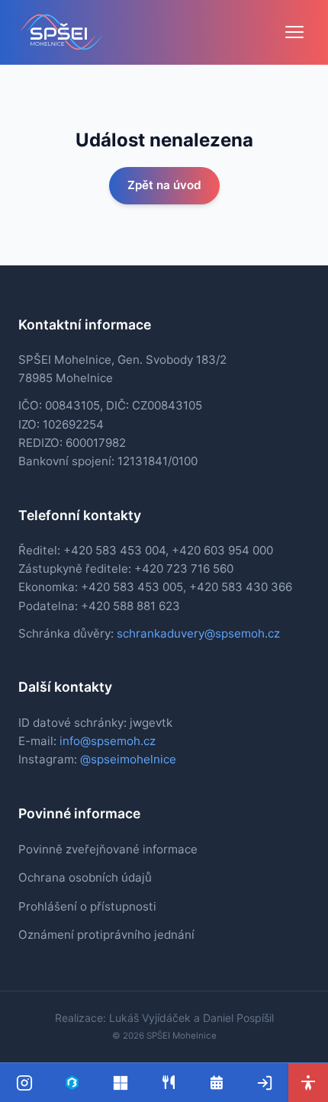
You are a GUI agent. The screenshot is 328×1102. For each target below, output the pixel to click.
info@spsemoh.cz (107, 741)
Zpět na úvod (164, 185)
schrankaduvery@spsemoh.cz (198, 633)
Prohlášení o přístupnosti (87, 906)
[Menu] (294, 32)
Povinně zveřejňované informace (108, 849)
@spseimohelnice (128, 759)
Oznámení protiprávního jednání (106, 934)
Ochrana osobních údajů (85, 877)
